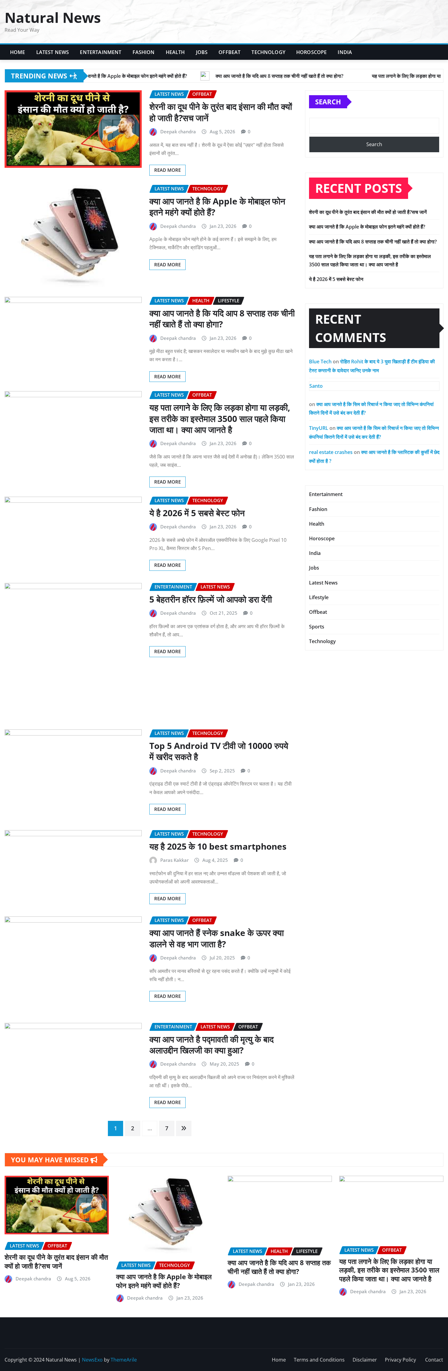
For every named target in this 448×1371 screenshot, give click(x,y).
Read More (167, 170)
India (345, 52)
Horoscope (311, 52)
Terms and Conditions (319, 1359)
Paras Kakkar (174, 860)
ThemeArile (124, 1359)
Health (175, 52)
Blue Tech (320, 361)
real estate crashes (331, 452)
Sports (316, 626)
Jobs (202, 52)
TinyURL (318, 428)
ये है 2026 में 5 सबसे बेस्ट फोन (197, 513)
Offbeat (229, 52)
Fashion (144, 52)
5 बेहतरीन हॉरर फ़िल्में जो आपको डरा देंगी (210, 599)
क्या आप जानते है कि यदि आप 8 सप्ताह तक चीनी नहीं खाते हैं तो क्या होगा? (222, 318)
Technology (268, 52)
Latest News (52, 52)
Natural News (53, 17)
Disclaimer (365, 1359)
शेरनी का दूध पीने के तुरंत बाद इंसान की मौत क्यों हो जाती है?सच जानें (220, 112)
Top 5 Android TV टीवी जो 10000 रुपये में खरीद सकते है (218, 751)
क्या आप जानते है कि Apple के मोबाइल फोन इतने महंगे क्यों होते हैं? (217, 206)
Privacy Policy (401, 1359)
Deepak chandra (178, 131)
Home (17, 52)
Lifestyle (319, 597)
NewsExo (92, 1359)
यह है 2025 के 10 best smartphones (217, 846)
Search (328, 101)
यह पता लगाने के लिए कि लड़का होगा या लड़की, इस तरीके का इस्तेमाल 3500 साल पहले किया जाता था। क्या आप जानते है (219, 418)
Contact (434, 1359)
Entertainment (100, 52)
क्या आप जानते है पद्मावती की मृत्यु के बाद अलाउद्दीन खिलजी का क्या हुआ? (211, 1044)
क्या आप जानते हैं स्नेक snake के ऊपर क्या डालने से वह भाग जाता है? (216, 938)
